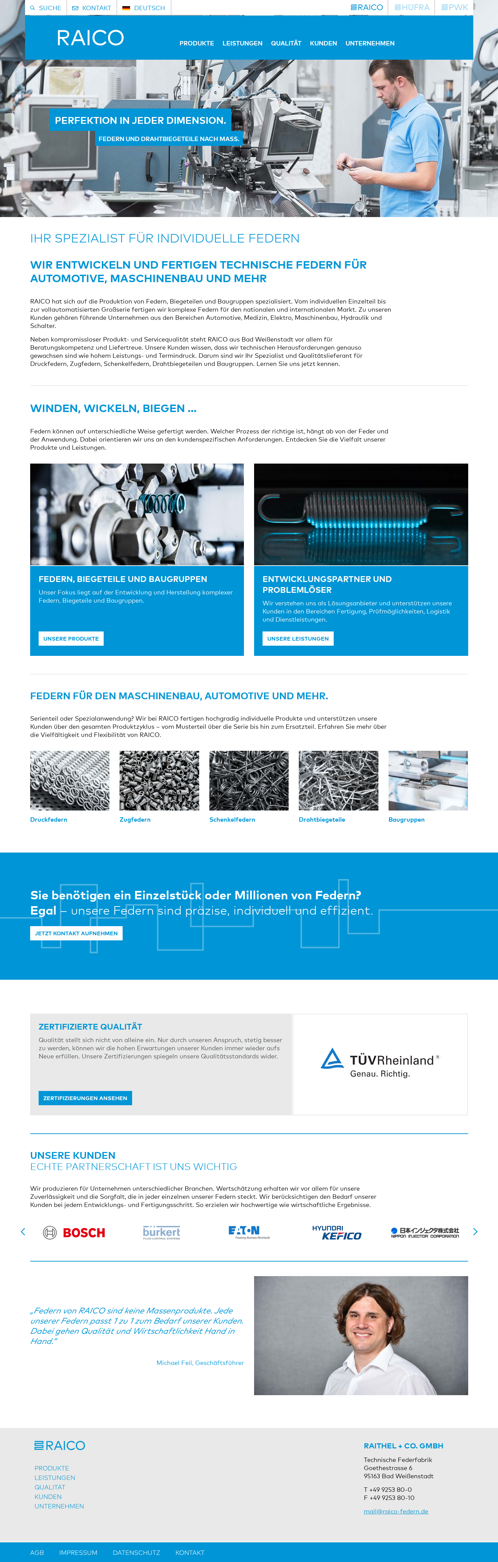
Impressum (78, 1552)
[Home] (77, 43)
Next (475, 1231)
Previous (23, 1231)
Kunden (323, 43)
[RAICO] (367, 7)
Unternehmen (370, 43)
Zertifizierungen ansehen (85, 1097)
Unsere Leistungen (298, 638)
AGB (37, 1552)
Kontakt (190, 1552)
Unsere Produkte (71, 638)
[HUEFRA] (412, 7)
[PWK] (455, 7)
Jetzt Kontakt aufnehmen (76, 933)
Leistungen (243, 43)
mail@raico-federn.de (396, 1511)
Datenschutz (136, 1552)
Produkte (197, 43)
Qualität (286, 43)
